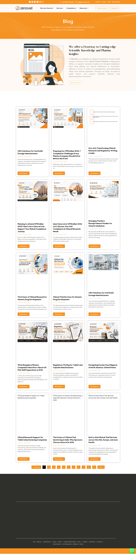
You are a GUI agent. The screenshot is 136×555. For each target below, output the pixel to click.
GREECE (75, 544)
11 (95, 466)
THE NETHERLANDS (69, 542)
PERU (60, 542)
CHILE (54, 542)
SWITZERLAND (67, 544)
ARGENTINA (47, 542)
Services (60, 8)
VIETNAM (92, 542)
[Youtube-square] (40, 2)
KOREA (85, 542)
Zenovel (74, 59)
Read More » (23, 173)
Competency (71, 8)
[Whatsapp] (43, 2)
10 (89, 466)
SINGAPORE (57, 544)
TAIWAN (99, 542)
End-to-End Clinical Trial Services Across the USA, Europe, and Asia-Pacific (103, 439)
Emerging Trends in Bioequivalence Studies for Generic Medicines (100, 223)
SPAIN (81, 544)
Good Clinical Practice (98, 61)
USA (34, 542)
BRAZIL (39, 542)
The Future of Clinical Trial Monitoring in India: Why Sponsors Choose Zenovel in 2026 (67, 439)
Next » (101, 467)
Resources (83, 8)
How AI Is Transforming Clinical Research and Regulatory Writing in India (103, 150)
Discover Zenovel (46, 8)
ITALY (79, 542)
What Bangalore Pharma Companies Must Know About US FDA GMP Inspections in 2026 (32, 367)
